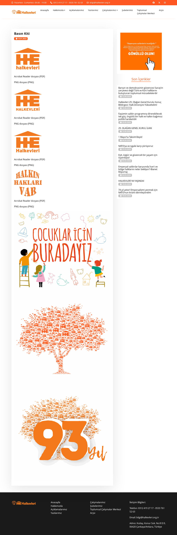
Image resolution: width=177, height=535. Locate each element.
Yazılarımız (56, 513)
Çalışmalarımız (97, 502)
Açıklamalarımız (59, 509)
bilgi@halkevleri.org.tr (147, 517)
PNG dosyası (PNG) (24, 82)
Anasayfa (55, 502)
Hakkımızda (57, 505)
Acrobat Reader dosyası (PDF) (29, 76)
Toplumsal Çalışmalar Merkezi (105, 509)
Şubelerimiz (96, 505)
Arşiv (92, 513)
